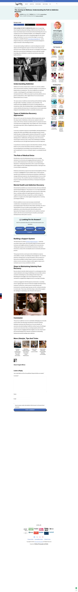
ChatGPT (19, 228)
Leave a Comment (39, 15)
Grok (40, 228)
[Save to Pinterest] (1, 298)
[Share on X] (1, 296)
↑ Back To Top (47, 539)
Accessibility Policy (39, 539)
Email (15, 398)
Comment (16, 375)
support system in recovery (32, 241)
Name (15, 394)
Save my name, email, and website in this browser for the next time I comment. (30, 406)
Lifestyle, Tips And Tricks (21, 7)
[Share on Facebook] (1, 294)
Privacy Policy (31, 539)
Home (16, 7)
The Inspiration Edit (39, 541)
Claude (29, 232)
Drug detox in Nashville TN (34, 38)
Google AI (30, 228)
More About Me (57, 42)
